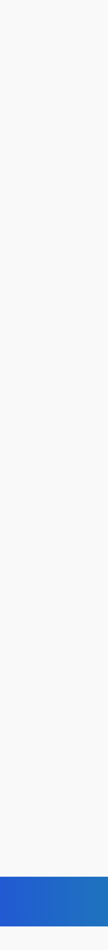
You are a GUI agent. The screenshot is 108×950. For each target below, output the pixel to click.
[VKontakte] (19, 925)
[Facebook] (2, 925)
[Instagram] (11, 925)
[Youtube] (28, 925)
